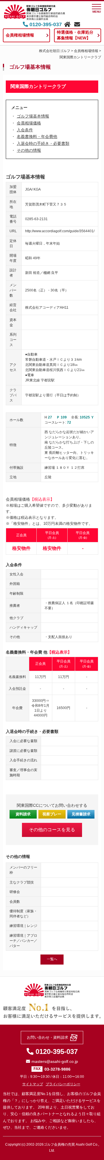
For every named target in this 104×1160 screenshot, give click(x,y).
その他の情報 (29, 150)
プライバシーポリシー (63, 1084)
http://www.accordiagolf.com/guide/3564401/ (59, 231)
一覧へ (52, 959)
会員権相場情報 (20, 35)
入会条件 (25, 130)
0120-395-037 (45, 24)
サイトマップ (32, 1084)
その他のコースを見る (52, 829)
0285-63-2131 (36, 219)
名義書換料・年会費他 (37, 136)
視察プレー (51, 814)
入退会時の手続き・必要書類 (43, 143)
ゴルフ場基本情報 (33, 116)
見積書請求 (81, 814)
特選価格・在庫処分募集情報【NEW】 (75, 35)
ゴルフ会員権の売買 (59, 1144)
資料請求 (23, 814)
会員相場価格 (29, 123)
